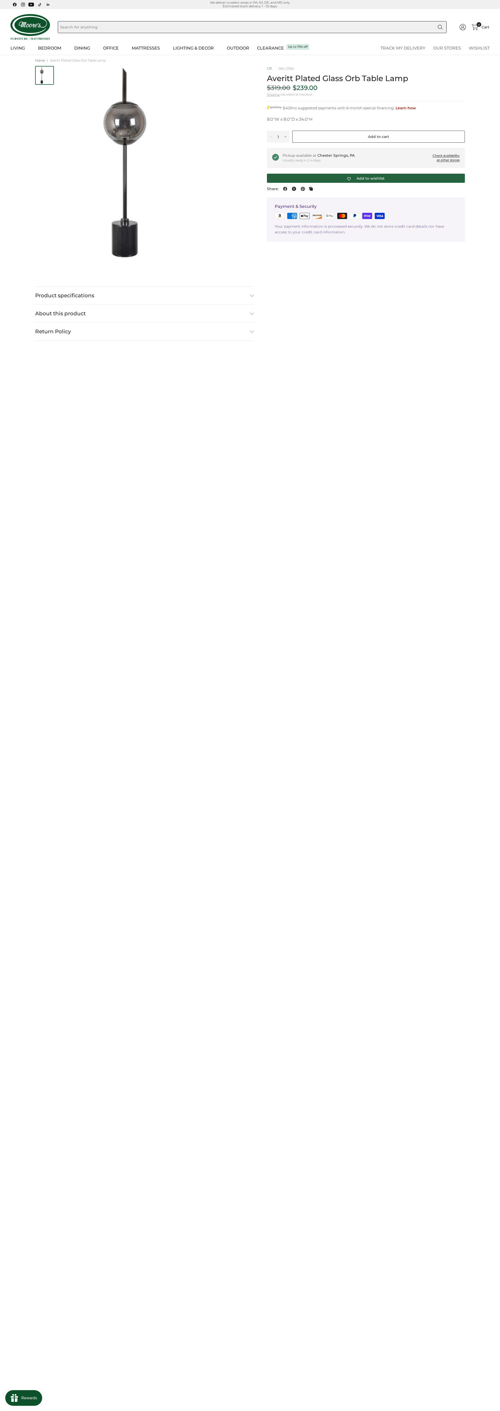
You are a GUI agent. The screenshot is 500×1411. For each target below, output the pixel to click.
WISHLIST (479, 48)
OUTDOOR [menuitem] (238, 48)
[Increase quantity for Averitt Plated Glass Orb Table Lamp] (285, 137)
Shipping (273, 94)
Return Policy (53, 331)
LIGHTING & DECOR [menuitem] (193, 48)
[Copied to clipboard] (311, 188)
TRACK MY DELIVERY (402, 48)
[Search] (440, 27)
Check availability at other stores (446, 157)
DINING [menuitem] (82, 48)
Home (40, 60)
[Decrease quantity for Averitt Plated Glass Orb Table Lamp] (271, 137)
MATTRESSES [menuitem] (146, 48)
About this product (60, 313)
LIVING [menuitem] (17, 48)
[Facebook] (14, 4)
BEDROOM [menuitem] (49, 48)
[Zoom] (244, 76)
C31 (269, 68)
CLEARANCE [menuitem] (270, 48)
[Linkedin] (48, 4)
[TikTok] (39, 4)
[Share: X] (294, 188)
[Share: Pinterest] (302, 188)
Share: (273, 189)
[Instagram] (23, 4)
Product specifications (64, 295)
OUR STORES (447, 48)
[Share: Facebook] (285, 188)
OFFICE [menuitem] (111, 48)
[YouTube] (31, 4)
